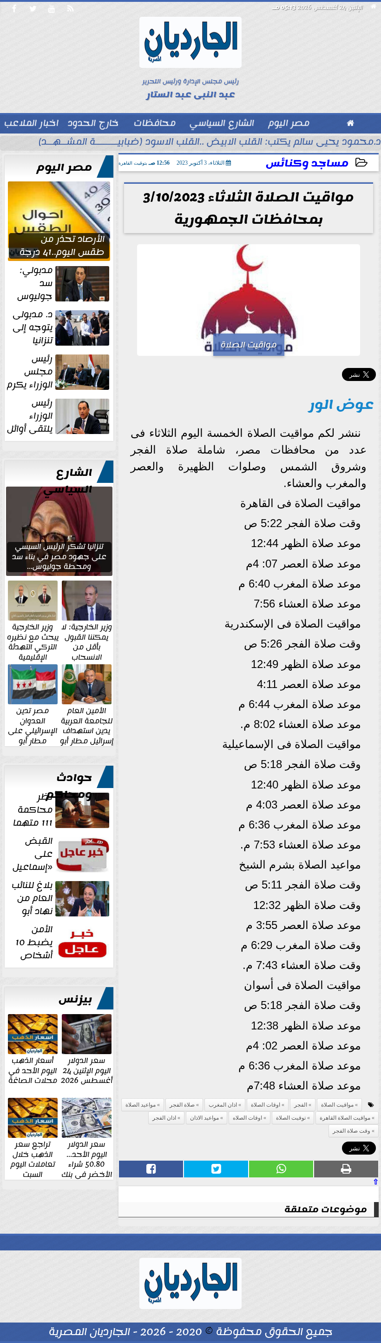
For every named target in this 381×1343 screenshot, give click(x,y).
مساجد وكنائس (307, 163)
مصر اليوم (64, 167)
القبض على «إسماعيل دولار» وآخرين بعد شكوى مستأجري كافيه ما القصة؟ (59, 854)
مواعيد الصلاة (140, 1105)
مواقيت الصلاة (337, 1105)
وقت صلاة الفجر (351, 1131)
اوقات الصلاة (265, 1105)
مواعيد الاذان (204, 1118)
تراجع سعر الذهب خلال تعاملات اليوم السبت (33, 1159)
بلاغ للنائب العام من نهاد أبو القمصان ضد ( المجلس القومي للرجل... (61, 898)
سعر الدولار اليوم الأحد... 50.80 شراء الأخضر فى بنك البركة (86, 1164)
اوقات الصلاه (247, 1118)
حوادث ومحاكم (69, 786)
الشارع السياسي (67, 481)
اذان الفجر (164, 1118)
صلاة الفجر (182, 1105)
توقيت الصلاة (291, 1118)
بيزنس (75, 999)
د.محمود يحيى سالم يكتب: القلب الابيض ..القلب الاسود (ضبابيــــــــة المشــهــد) (209, 143)
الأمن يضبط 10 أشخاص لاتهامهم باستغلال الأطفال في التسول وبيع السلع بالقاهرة (61, 942)
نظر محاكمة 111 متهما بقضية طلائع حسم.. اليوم (62, 810)
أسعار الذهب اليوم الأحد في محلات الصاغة (32, 1070)
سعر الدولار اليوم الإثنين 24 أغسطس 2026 (86, 1070)
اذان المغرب (223, 1105)
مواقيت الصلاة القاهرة (345, 1118)
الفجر (300, 1105)
